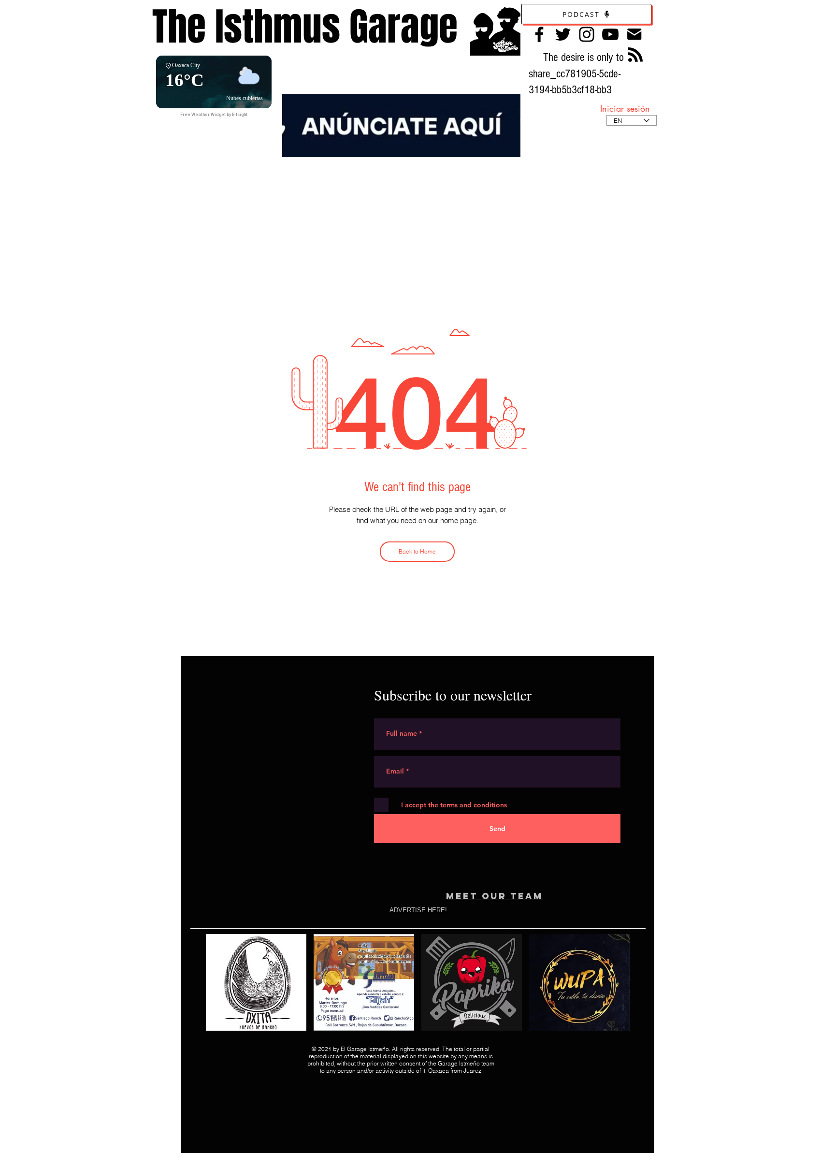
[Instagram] (586, 34)
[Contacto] (634, 34)
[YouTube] (610, 34)
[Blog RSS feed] (635, 55)
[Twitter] (563, 34)
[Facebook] (539, 34)
